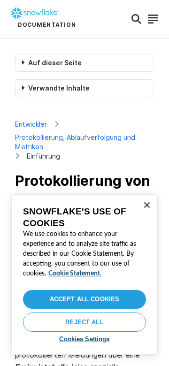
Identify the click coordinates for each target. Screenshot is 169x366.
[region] (84, 274)
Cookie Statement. (74, 273)
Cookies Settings (84, 339)
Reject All (84, 322)
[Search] (136, 19)
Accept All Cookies (84, 299)
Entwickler (31, 124)
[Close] (147, 205)
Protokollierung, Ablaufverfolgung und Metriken (75, 142)
